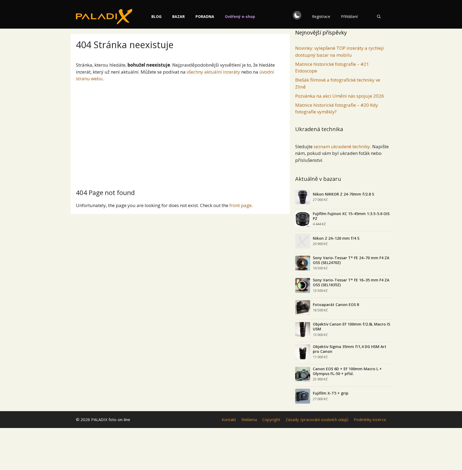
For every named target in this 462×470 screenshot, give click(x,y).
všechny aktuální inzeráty (213, 72)
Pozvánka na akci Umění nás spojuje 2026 (339, 96)
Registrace (321, 16)
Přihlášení (349, 16)
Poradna (204, 16)
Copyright (271, 419)
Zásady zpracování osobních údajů (317, 419)
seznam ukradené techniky (342, 146)
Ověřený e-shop (240, 16)
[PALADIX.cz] (104, 17)
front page (240, 205)
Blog (156, 16)
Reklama (249, 419)
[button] (297, 15)
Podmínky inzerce (370, 419)
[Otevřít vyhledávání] (379, 17)
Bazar (178, 16)
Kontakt (229, 419)
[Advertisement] (180, 133)
